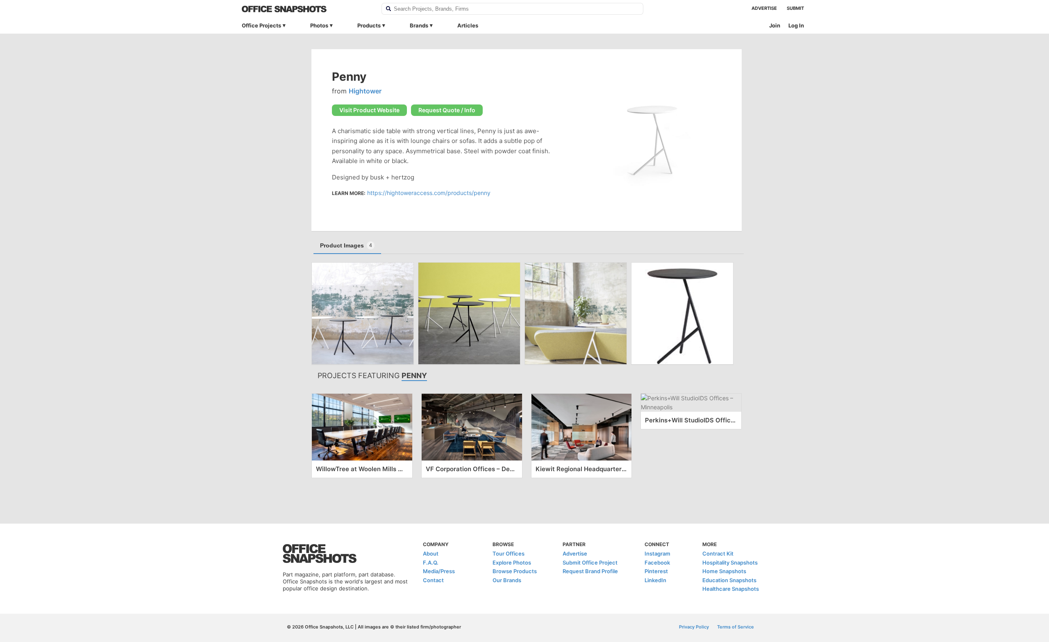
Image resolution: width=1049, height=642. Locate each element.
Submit (795, 8)
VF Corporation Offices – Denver (472, 469)
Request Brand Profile (590, 571)
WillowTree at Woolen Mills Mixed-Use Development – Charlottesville (362, 469)
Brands (419, 25)
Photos (319, 25)
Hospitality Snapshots (730, 562)
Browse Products (515, 571)
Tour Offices (508, 553)
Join (774, 25)
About (430, 553)
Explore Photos (512, 562)
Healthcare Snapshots (730, 588)
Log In (796, 25)
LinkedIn (655, 580)
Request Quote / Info (446, 110)
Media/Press (439, 571)
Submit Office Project (590, 562)
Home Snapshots (724, 571)
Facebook (657, 562)
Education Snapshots (729, 580)
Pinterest (656, 571)
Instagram (657, 553)
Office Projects (261, 25)
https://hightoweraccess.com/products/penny (428, 192)
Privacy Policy (694, 627)
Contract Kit (717, 553)
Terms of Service (735, 627)
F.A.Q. (430, 562)
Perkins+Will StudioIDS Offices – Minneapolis (691, 420)
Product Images (346, 245)
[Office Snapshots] (306, 9)
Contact (433, 580)
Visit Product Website (369, 110)
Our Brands (507, 580)
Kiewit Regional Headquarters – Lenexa (582, 469)
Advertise (764, 8)
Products (369, 25)
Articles (467, 25)
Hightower (365, 91)
